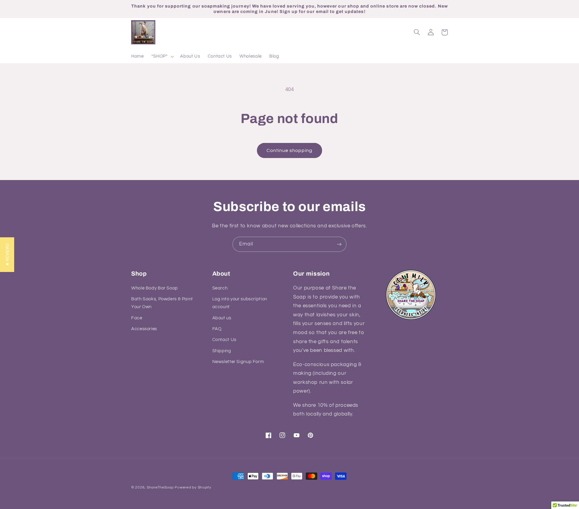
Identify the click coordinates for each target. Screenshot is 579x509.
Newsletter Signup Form (238, 361)
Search (220, 288)
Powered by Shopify (193, 487)
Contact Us (224, 339)
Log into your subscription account (239, 303)
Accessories (144, 329)
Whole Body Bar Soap (154, 288)
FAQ (217, 329)
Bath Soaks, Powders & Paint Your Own (162, 303)
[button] (161, 56)
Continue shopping (290, 150)
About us (221, 318)
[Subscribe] (339, 244)
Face (136, 318)
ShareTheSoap (160, 487)
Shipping (221, 351)
